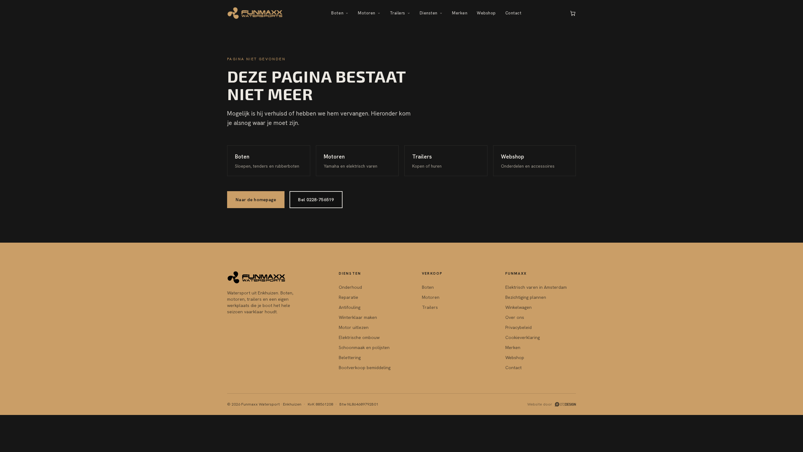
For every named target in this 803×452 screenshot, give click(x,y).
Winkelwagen (518, 307)
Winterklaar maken (358, 317)
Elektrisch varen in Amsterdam (536, 287)
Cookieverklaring (522, 337)
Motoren (366, 13)
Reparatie (348, 297)
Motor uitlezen (354, 327)
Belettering (350, 357)
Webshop (486, 13)
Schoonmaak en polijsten (364, 347)
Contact (513, 13)
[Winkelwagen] (573, 13)
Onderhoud (350, 287)
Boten (337, 13)
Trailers (397, 13)
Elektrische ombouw (359, 337)
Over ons (514, 317)
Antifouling (349, 307)
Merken (459, 13)
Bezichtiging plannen (525, 297)
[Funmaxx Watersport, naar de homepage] (255, 13)
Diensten (429, 13)
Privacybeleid (518, 327)
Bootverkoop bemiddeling (365, 367)
